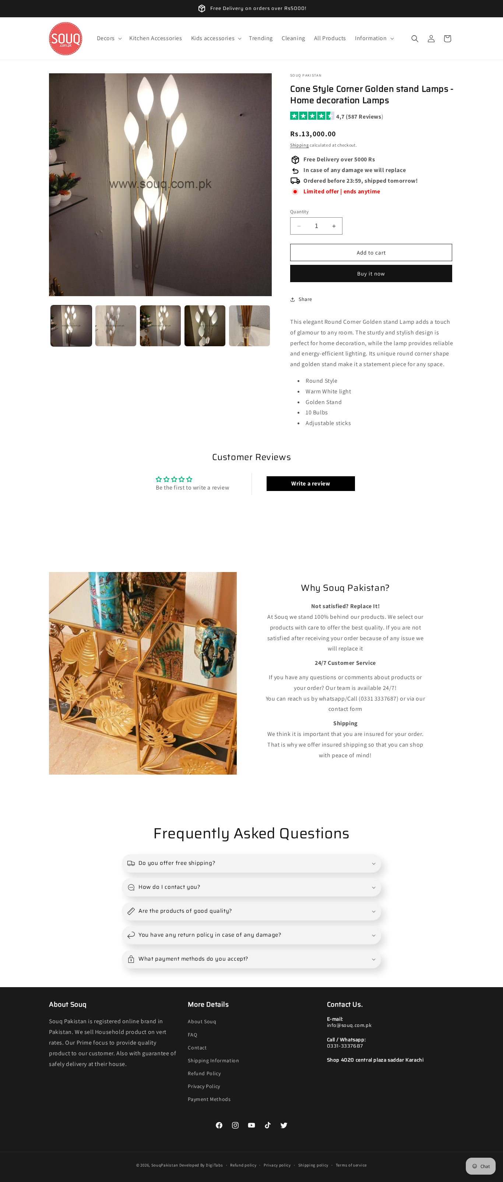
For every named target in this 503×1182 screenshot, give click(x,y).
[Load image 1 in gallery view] (71, 325)
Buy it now (371, 273)
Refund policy (243, 1165)
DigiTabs (214, 1165)
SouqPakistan (164, 1165)
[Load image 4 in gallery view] (204, 325)
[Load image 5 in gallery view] (249, 325)
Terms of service (351, 1165)
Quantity (299, 211)
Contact (197, 1047)
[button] (108, 38)
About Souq (202, 1021)
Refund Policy (204, 1073)
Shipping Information (213, 1060)
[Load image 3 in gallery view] (160, 325)
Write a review (310, 483)
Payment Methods (209, 1099)
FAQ (192, 1034)
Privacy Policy (204, 1086)
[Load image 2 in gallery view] (115, 325)
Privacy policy (277, 1165)
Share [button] (305, 299)
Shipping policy (313, 1165)
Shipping (299, 145)
